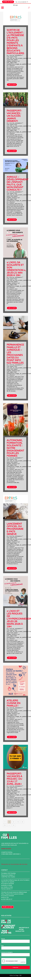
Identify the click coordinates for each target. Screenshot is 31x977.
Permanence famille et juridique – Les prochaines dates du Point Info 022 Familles (15, 353)
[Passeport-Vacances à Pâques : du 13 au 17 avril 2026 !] (15, 757)
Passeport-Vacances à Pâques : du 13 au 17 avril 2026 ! (14, 779)
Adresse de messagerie (7, 952)
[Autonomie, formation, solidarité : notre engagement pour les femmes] (15, 419)
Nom (2, 945)
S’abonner (15, 967)
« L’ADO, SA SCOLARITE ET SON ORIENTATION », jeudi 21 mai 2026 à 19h (16, 269)
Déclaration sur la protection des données (14, 864)
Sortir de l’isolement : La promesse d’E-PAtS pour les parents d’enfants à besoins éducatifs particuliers (15, 42)
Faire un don (8, 1)
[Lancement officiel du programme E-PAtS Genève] (15, 507)
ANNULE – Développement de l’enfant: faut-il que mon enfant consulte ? (17, 183)
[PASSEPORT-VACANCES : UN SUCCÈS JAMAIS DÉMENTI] (15, 99)
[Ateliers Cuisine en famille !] (15, 681)
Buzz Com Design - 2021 (16, 975)
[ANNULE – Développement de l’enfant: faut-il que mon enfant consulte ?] (15, 165)
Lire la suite (12, 84)
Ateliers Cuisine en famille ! (13, 703)
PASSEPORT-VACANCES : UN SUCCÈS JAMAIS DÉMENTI (14, 116)
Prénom (3, 938)
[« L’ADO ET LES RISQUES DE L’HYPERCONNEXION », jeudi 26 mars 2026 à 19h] (15, 591)
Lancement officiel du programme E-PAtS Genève (15, 529)
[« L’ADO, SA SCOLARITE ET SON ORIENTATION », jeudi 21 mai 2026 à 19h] (15, 242)
